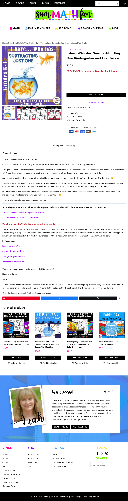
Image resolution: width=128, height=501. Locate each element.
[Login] (121, 3)
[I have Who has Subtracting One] (32, 75)
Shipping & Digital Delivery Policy (10, 484)
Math (55, 454)
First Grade (74, 49)
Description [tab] (58, 145)
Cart (30, 466)
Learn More (61, 427)
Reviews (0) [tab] (70, 145)
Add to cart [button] (16, 358)
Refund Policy (8, 478)
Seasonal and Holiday (63, 462)
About (20, 3)
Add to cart (96, 95)
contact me (80, 427)
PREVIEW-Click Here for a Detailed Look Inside (91, 71)
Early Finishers (60, 458)
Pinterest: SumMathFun (13, 261)
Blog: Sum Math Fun (11, 246)
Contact (6, 462)
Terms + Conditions (11, 474)
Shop (33, 3)
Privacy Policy (8, 470)
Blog (45, 3)
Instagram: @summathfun (14, 256)
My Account (33, 462)
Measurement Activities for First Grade (20, 217)
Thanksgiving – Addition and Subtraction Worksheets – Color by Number (79, 344)
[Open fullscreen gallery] (59, 103)
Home (6, 3)
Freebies (59, 3)
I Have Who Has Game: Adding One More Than (23, 212)
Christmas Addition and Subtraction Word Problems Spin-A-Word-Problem (47, 344)
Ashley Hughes (93, 496)
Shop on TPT (33, 458)
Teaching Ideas (60, 466)
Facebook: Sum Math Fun (13, 251)
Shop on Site (33, 454)
